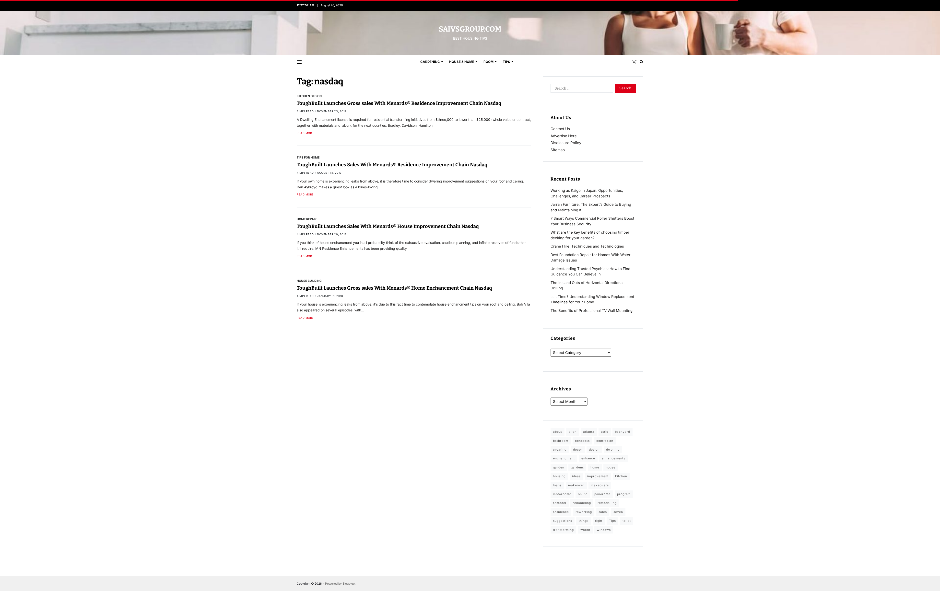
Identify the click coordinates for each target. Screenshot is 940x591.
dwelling (613, 449)
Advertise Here (564, 136)
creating (559, 449)
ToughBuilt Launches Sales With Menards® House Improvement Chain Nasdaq (388, 226)
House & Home (461, 62)
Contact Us (560, 128)
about (557, 431)
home (594, 467)
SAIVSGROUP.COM (470, 29)
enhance (588, 458)
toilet (627, 521)
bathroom (560, 441)
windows (604, 530)
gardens (577, 467)
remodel (559, 503)
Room (488, 62)
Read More (305, 133)
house (610, 467)
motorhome (562, 494)
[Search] (641, 62)
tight (598, 521)
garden (558, 467)
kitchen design (309, 96)
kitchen (621, 476)
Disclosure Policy (566, 142)
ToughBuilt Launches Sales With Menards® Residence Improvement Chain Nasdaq (392, 165)
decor (577, 449)
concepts (582, 441)
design (594, 449)
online (583, 494)
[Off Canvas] (299, 62)
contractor (604, 441)
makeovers (600, 485)
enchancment (564, 458)
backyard (622, 431)
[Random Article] (634, 62)
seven (618, 512)
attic (604, 431)
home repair (307, 219)
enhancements (613, 458)
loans (557, 485)
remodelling (607, 503)
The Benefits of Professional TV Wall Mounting (592, 310)
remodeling (582, 503)
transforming (563, 530)
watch (585, 530)
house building (309, 280)
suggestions (562, 521)
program (624, 494)
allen (572, 431)
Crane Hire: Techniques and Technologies (587, 246)
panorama (602, 494)
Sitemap (558, 150)
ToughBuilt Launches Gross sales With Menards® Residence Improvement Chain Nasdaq (399, 103)
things (583, 521)
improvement (598, 476)
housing (559, 476)
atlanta (588, 431)
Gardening (430, 62)
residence (561, 512)
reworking (584, 512)
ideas (576, 476)
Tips (506, 62)
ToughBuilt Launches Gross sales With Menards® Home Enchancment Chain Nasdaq (394, 288)
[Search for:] (581, 89)
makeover (576, 485)
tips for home (308, 157)
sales (603, 512)
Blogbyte (348, 583)
